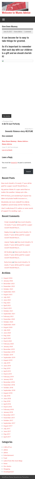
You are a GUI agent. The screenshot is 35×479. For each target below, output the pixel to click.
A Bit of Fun (8, 447)
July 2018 (7, 396)
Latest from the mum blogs (13, 461)
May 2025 (7, 303)
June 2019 (7, 366)
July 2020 (7, 330)
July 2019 (7, 363)
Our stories (6, 116)
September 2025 (9, 292)
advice (6, 450)
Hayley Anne (8, 232)
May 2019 (7, 368)
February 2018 (9, 409)
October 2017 (8, 420)
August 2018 (8, 393)
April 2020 (7, 338)
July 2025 (7, 297)
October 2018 (8, 387)
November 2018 (9, 385)
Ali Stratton (8, 252)
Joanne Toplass (9, 242)
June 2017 (7, 431)
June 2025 (7, 300)
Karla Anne (8, 262)
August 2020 (8, 327)
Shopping (7, 469)
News (5, 463)
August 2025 (8, 294)
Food (5, 458)
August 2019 (8, 360)
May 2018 (7, 401)
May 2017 (7, 434)
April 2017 (7, 437)
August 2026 (8, 278)
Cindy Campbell (9, 222)
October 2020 (8, 322)
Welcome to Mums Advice (16, 13)
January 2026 (8, 281)
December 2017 (9, 415)
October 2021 (8, 311)
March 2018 (8, 407)
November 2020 (9, 319)
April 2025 (7, 305)
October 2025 (8, 289)
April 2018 (7, 404)
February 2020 (9, 344)
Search (4, 167)
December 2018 (9, 382)
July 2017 (7, 428)
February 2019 (9, 376)
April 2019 (7, 371)
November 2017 (9, 418)
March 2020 (8, 341)
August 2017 (8, 426)
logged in (14, 162)
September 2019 (9, 357)
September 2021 (9, 314)
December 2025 (9, 283)
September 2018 (9, 390)
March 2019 (8, 374)
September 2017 (9, 423)
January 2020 (8, 346)
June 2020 (7, 333)
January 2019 (8, 379)
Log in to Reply (7, 150)
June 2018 (7, 398)
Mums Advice (18, 31)
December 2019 (9, 349)
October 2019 (8, 355)
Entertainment (9, 455)
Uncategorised (9, 472)
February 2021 (9, 316)
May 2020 (7, 335)
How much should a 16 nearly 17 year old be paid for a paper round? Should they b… (18, 225)
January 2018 (8, 412)
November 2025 (9, 286)
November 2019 (9, 352)
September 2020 (9, 324)
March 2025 (8, 308)
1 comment (27, 31)
